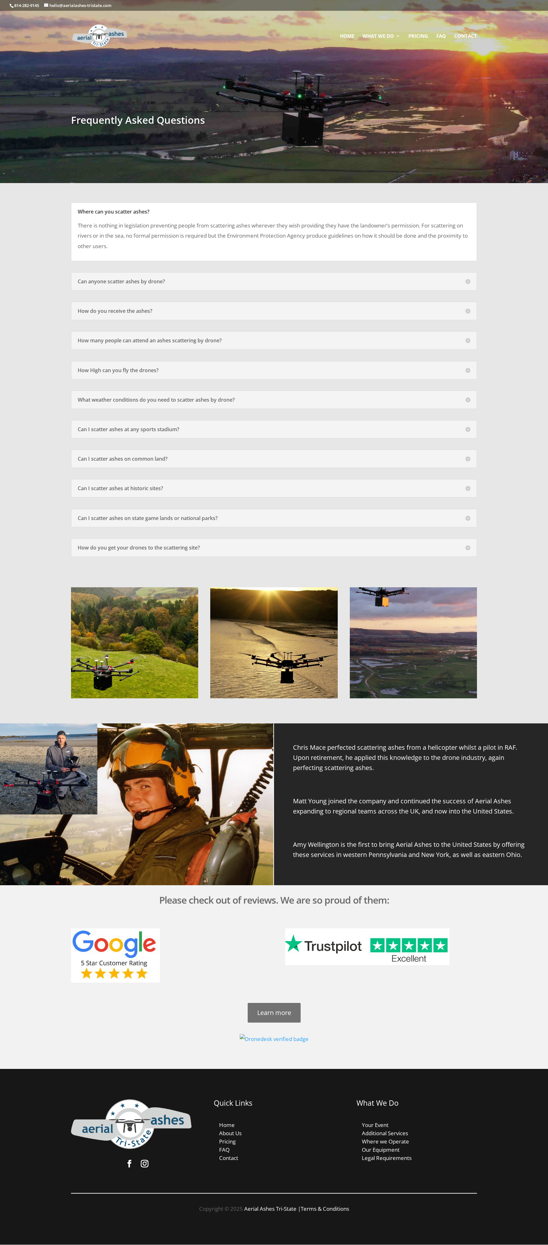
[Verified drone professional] (274, 1039)
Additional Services (385, 1133)
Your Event (375, 1125)
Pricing (418, 36)
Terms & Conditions (325, 1208)
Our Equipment (381, 1149)
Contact (465, 36)
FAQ (441, 36)
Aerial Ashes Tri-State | (272, 1208)
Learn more (274, 1012)
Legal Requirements (387, 1158)
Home (347, 36)
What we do (378, 36)
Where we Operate (385, 1141)
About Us (230, 1133)
